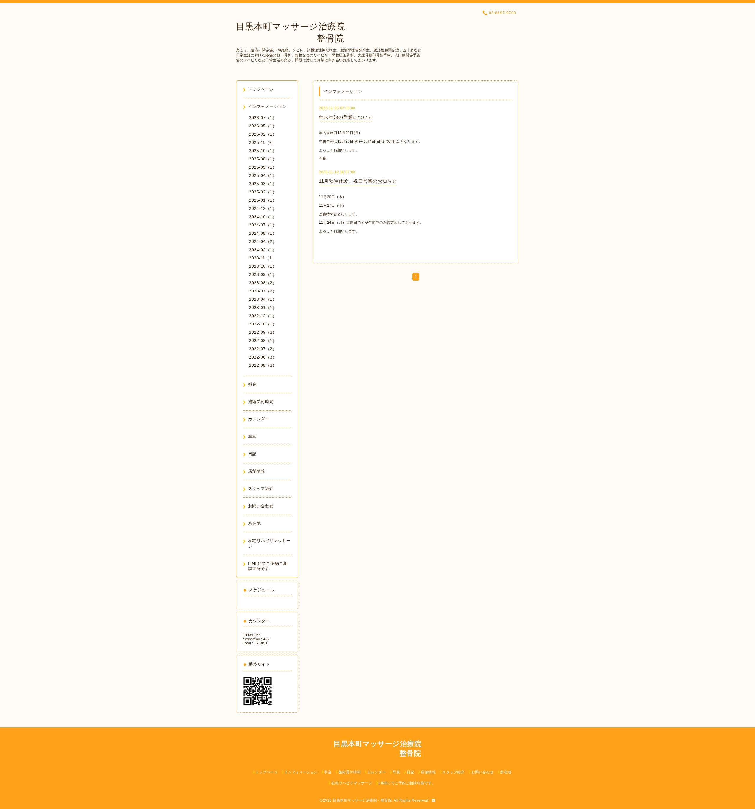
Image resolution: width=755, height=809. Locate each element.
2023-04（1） (263, 299)
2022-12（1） (263, 315)
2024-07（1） (263, 225)
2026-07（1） (263, 117)
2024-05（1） (263, 233)
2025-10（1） (263, 150)
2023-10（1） (263, 266)
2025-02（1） (263, 192)
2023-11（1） (262, 258)
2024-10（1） (263, 216)
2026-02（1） (263, 134)
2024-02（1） (263, 249)
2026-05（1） (263, 126)
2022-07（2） (263, 348)
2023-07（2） (263, 291)
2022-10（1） (263, 324)
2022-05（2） (263, 365)
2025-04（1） (263, 175)
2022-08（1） (263, 340)
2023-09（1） (263, 274)
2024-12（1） (263, 208)
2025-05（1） (263, 167)
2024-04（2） (263, 241)
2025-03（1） (263, 183)
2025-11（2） (262, 142)
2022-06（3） (263, 357)
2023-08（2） (263, 282)
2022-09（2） (263, 332)
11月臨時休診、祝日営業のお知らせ (358, 181)
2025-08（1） (263, 159)
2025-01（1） (263, 200)
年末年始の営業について (345, 117)
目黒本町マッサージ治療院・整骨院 (362, 800)
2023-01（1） (263, 307)
